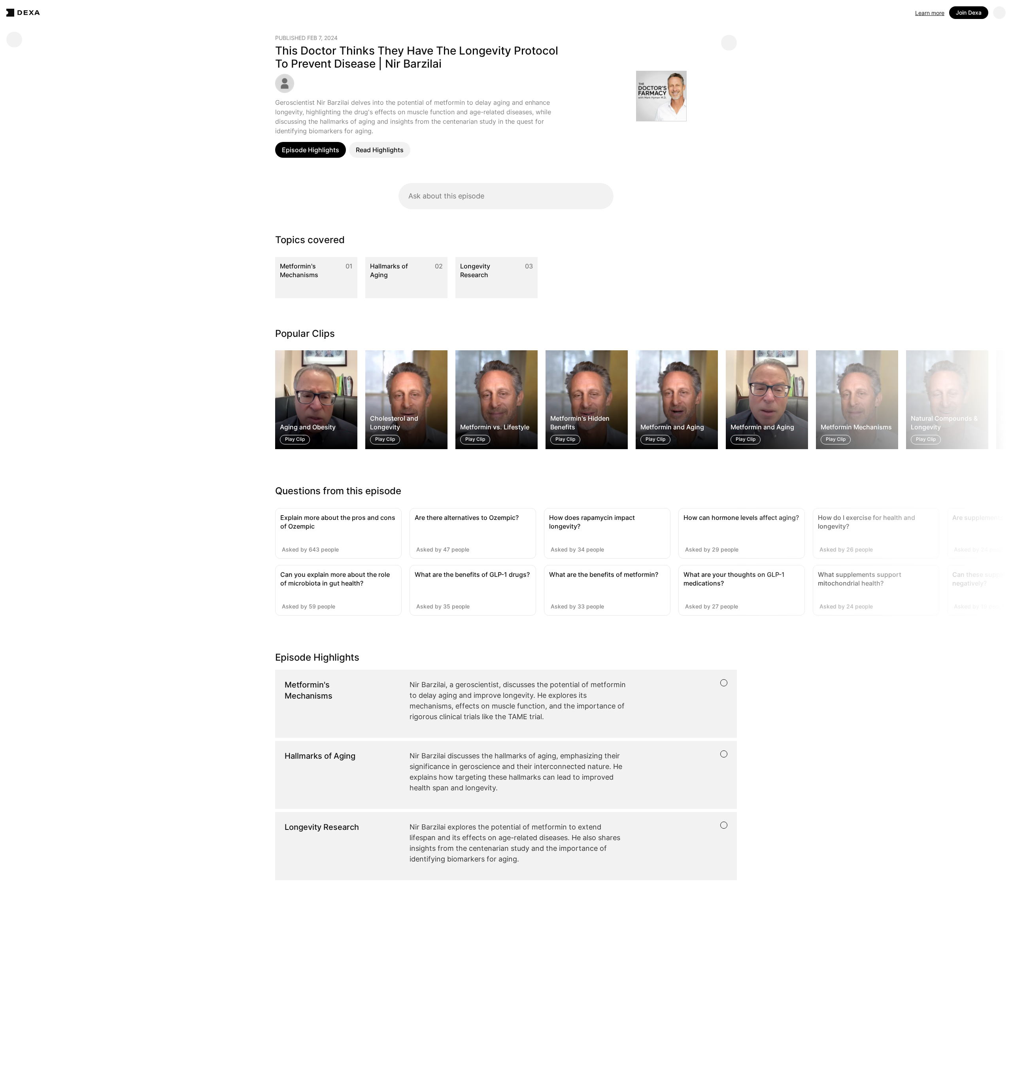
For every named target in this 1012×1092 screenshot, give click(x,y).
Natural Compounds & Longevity (944, 422)
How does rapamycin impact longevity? (592, 522)
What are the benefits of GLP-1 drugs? (472, 574)
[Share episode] (729, 43)
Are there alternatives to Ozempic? (467, 517)
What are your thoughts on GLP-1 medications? (734, 579)
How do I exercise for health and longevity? (866, 522)
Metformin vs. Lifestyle (494, 427)
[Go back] (14, 39)
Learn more (929, 12)
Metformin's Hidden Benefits (580, 422)
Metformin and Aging (672, 427)
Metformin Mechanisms (856, 427)
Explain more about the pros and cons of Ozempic (337, 522)
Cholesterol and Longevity (394, 422)
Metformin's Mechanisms (299, 270)
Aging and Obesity (308, 427)
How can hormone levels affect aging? (741, 517)
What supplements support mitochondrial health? (859, 579)
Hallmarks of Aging (389, 270)
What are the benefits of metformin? (603, 574)
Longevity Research (475, 270)
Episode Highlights (310, 150)
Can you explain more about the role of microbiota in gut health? (335, 579)
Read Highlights (380, 150)
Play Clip (295, 439)
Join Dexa (969, 12)
